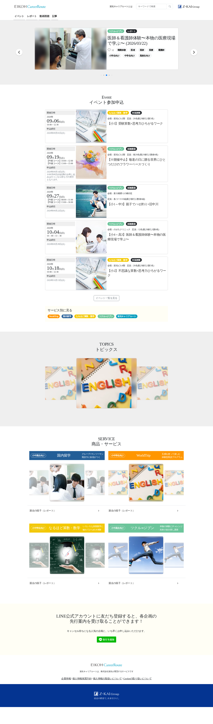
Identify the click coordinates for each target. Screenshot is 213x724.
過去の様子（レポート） (42, 510)
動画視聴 (44, 16)
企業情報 (66, 678)
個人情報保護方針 (82, 678)
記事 (54, 16)
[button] (19, 52)
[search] (170, 6)
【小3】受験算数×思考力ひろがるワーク (135, 123)
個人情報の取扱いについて (107, 678)
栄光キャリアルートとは (121, 6)
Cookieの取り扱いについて (137, 678)
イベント (19, 16)
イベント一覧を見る (106, 298)
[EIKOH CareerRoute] (30, 6)
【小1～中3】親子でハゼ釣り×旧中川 (132, 204)
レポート (32, 16)
